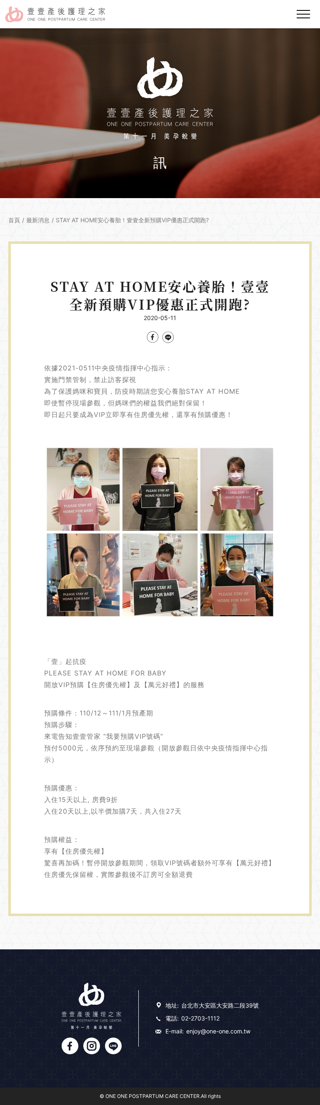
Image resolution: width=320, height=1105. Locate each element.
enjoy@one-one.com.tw (218, 1031)
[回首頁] (55, 14)
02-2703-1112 (200, 1018)
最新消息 (38, 220)
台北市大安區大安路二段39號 (220, 1005)
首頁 (14, 220)
